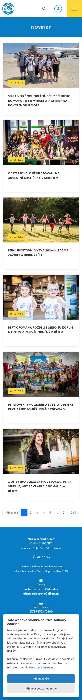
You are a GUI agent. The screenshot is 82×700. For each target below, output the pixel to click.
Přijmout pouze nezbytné (41, 688)
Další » (74, 513)
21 (64, 513)
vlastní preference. (41, 667)
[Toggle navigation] (74, 8)
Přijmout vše (41, 678)
